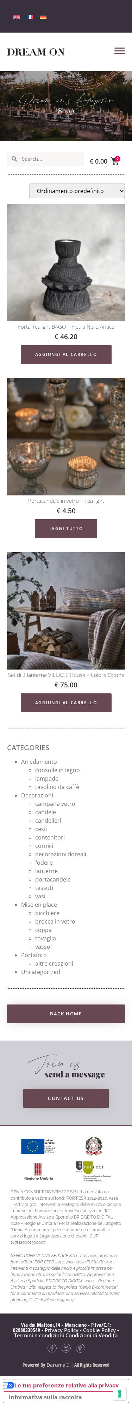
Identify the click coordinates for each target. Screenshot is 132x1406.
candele (45, 812)
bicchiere (47, 913)
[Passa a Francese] (30, 16)
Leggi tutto (66, 528)
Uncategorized (40, 972)
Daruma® (57, 1365)
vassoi (43, 947)
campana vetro (55, 804)
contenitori (50, 837)
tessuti (44, 888)
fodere (44, 862)
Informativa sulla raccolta (45, 1397)
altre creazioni (54, 963)
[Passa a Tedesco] (43, 16)
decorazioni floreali (60, 854)
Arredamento (39, 762)
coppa (43, 930)
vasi (40, 896)
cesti (41, 829)
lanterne (46, 871)
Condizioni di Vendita (91, 1335)
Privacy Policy (61, 1329)
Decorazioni (37, 795)
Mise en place (39, 904)
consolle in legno (57, 770)
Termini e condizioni (39, 1335)
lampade (46, 778)
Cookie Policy (99, 1329)
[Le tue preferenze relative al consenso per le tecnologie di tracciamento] (119, 1393)
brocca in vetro (55, 921)
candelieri (48, 820)
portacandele (53, 879)
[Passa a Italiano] (16, 16)
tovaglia (45, 938)
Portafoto (34, 955)
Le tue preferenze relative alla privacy (66, 1385)
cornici (44, 846)
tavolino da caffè (57, 787)
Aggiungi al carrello (66, 354)
